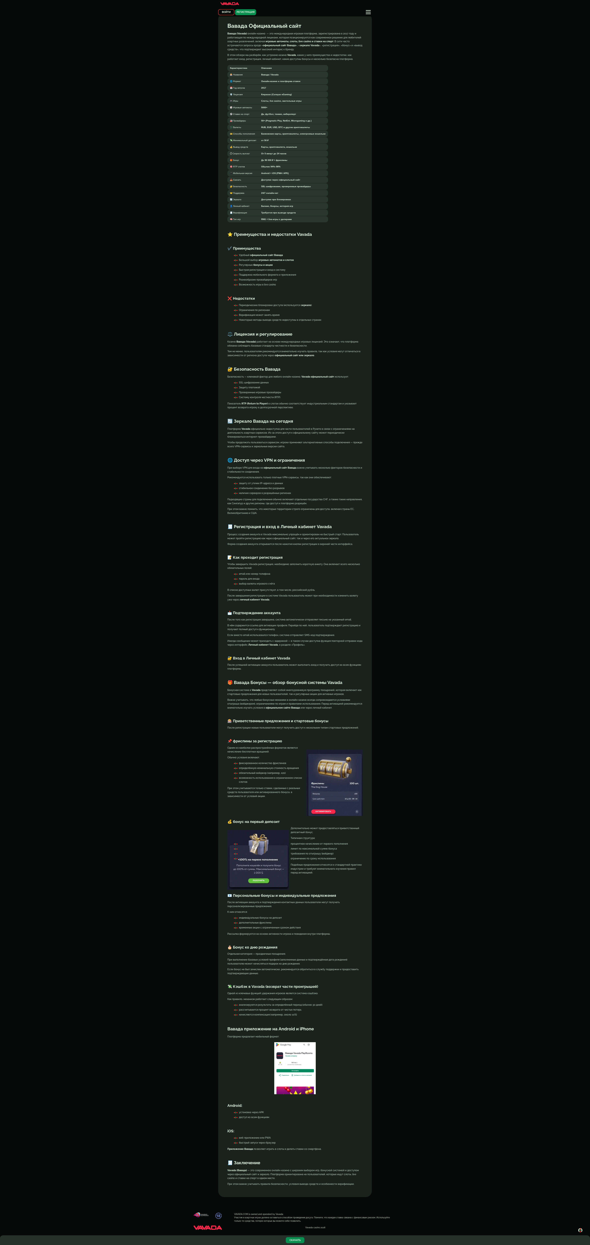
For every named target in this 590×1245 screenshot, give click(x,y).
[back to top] (580, 1230)
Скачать (295, 1240)
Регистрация (246, 12)
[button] (368, 12)
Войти (226, 12)
